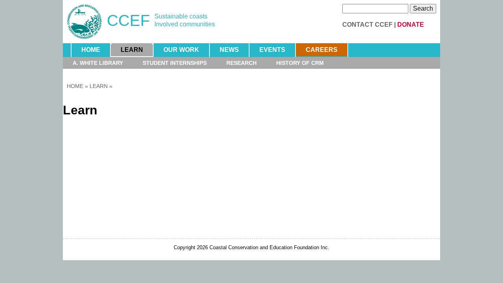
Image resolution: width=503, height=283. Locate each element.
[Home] (84, 21)
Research (241, 63)
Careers (322, 49)
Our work (181, 49)
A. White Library (98, 63)
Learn (132, 49)
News (229, 49)
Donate (410, 24)
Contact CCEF (367, 24)
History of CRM (300, 63)
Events (272, 49)
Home (90, 49)
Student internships (175, 63)
